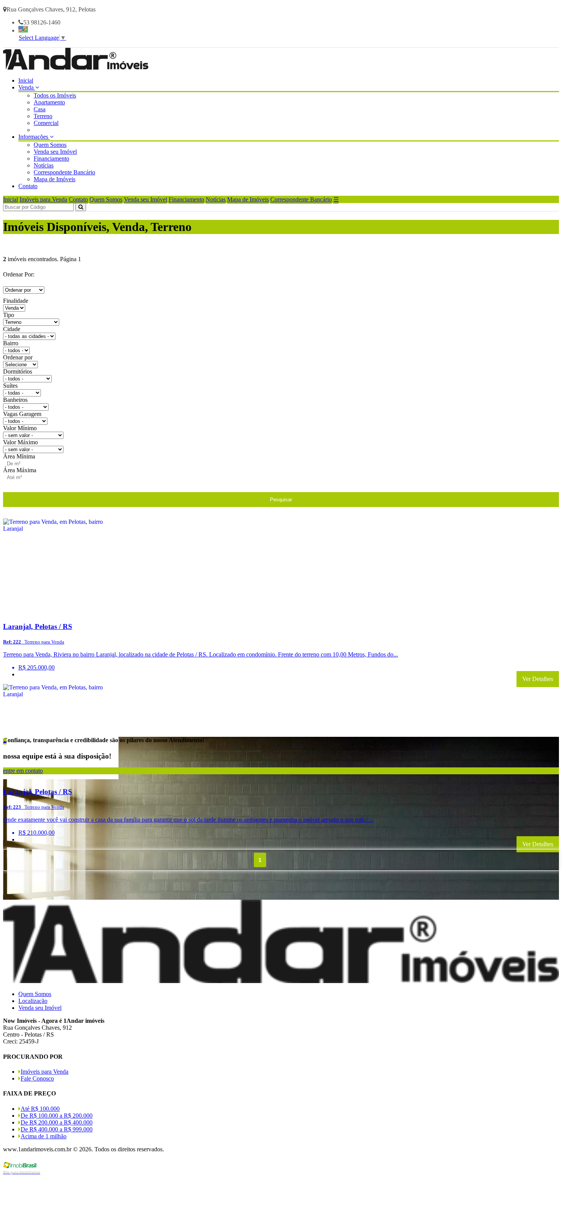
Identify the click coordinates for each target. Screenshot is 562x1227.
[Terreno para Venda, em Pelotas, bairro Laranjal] (61, 611)
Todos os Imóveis (55, 95)
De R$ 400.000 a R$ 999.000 (57, 1129)
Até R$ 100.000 (40, 1108)
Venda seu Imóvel (55, 151)
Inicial (25, 80)
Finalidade (15, 300)
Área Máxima (19, 470)
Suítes (10, 385)
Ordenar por (17, 357)
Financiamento (51, 158)
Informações (34, 136)
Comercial (46, 123)
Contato (27, 186)
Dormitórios (17, 371)
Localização (32, 1001)
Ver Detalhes (537, 679)
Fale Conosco (37, 1078)
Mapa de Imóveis (54, 179)
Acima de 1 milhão (44, 1136)
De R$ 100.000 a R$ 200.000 (57, 1115)
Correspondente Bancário (64, 172)
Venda (26, 87)
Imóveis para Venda (43, 199)
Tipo (8, 315)
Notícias (44, 165)
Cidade (11, 329)
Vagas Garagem (22, 414)
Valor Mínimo (20, 428)
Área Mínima (19, 456)
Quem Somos (50, 144)
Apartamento (49, 102)
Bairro (10, 343)
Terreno (43, 116)
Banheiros (15, 400)
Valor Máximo (20, 442)
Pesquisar (281, 499)
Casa (39, 109)
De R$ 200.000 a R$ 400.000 (57, 1122)
